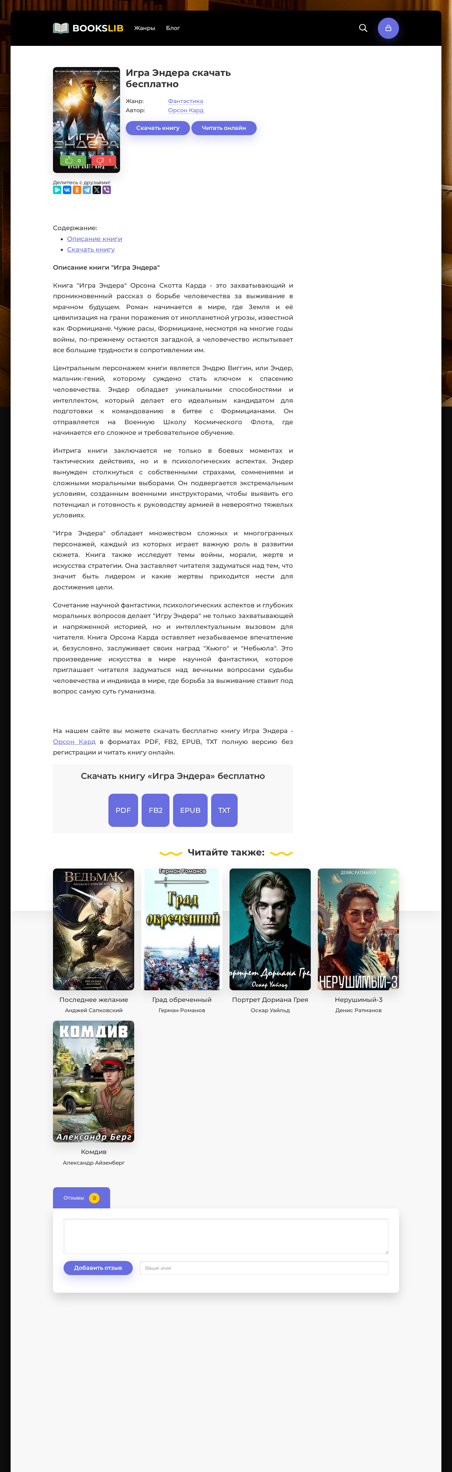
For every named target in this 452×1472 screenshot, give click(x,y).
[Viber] (106, 190)
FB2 (155, 810)
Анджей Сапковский (94, 1010)
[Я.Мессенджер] (57, 190)
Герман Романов (182, 1010)
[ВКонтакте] (67, 190)
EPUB (190, 810)
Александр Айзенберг (94, 1162)
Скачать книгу (157, 128)
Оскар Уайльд (270, 1010)
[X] (97, 190)
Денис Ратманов (358, 1010)
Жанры (144, 28)
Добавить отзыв (98, 1267)
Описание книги (94, 239)
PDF (123, 810)
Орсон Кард (186, 110)
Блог (173, 28)
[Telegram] (87, 190)
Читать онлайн (224, 128)
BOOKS (98, 28)
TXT (224, 810)
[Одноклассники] (77, 190)
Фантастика (185, 101)
